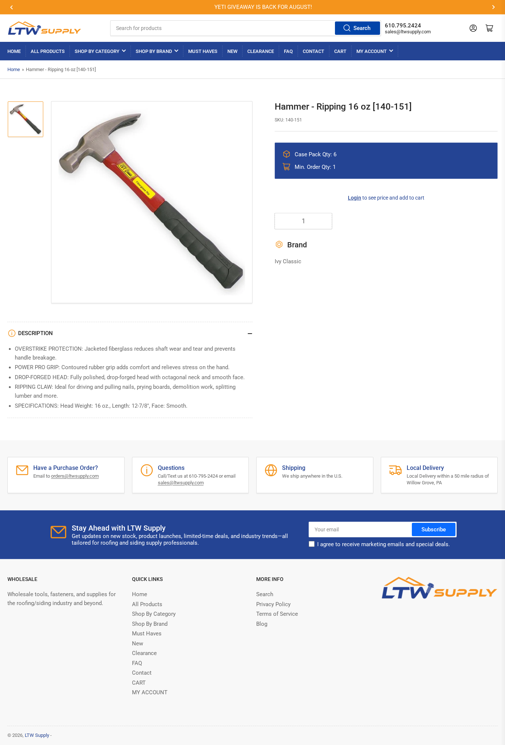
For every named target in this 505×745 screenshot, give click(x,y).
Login (354, 198)
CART (340, 51)
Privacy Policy (273, 604)
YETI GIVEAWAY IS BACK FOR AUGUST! (257, 7)
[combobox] (245, 28)
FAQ (288, 51)
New (232, 51)
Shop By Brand (154, 51)
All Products (48, 51)
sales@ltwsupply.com (408, 31)
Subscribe (433, 529)
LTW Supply (37, 735)
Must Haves (202, 51)
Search (361, 28)
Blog (261, 624)
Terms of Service (277, 614)
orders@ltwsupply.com (75, 476)
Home (14, 51)
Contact (313, 51)
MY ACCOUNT (371, 51)
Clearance (260, 51)
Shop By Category (97, 51)
